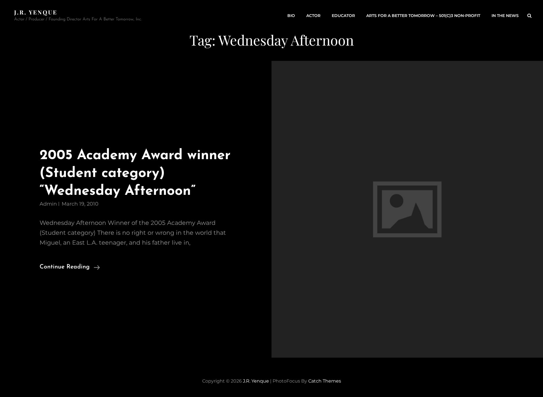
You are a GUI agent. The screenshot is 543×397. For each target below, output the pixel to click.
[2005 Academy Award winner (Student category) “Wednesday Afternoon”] (407, 209)
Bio (291, 15)
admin (48, 204)
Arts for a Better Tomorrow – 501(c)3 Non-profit (423, 15)
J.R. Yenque (36, 12)
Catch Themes (324, 381)
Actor (313, 15)
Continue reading (70, 268)
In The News (505, 15)
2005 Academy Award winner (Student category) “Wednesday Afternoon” (135, 173)
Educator (343, 15)
